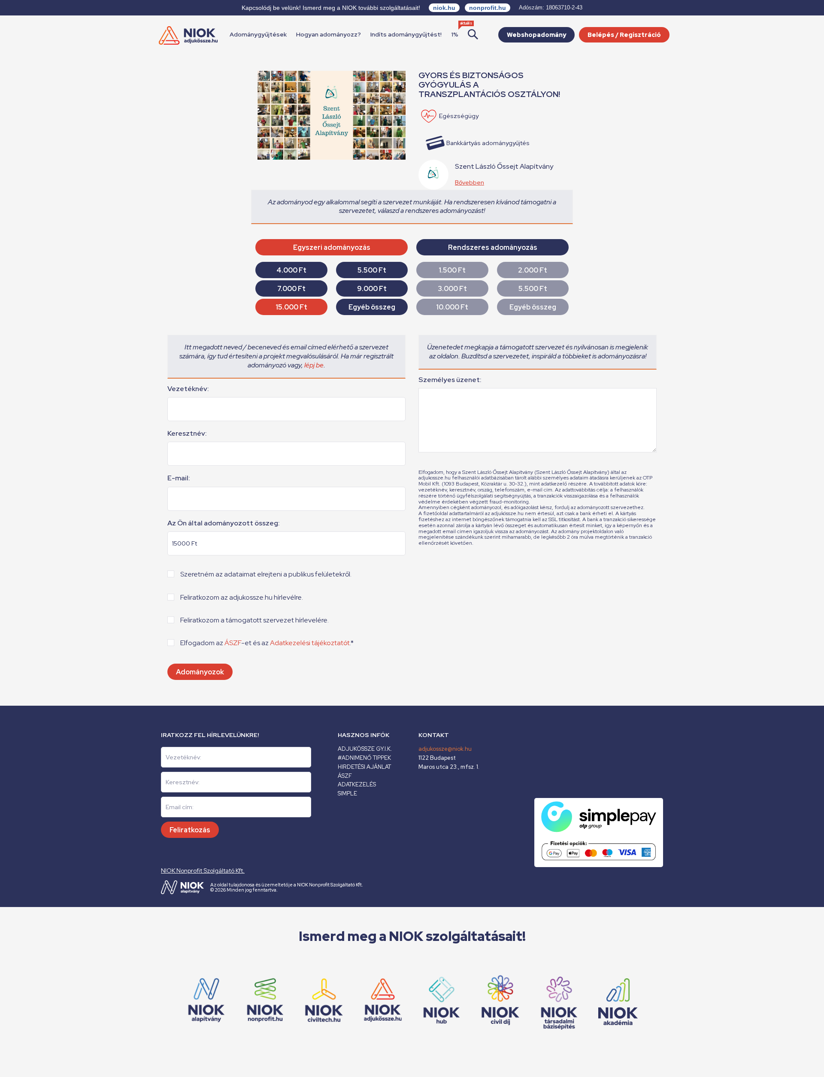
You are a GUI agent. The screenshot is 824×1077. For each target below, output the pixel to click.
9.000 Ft (372, 288)
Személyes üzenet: (450, 380)
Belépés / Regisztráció (624, 35)
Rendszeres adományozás (492, 247)
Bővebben (469, 182)
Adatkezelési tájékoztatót (310, 642)
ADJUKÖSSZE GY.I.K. (365, 748)
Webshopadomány (536, 35)
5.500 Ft (371, 270)
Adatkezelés (357, 784)
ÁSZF (232, 642)
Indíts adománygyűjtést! (406, 34)
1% (454, 34)
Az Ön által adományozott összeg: (223, 523)
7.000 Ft (291, 288)
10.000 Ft (452, 307)
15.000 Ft (291, 307)
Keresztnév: (187, 433)
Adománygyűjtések (258, 34)
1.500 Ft (452, 270)
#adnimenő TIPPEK (364, 757)
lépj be (314, 365)
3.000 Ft (452, 288)
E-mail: (178, 478)
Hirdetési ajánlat (364, 767)
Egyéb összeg (371, 307)
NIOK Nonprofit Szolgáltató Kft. (203, 870)
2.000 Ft (532, 270)
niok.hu (444, 7)
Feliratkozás (190, 829)
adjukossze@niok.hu (445, 748)
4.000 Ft (291, 270)
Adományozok (200, 672)
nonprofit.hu (487, 7)
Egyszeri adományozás (331, 247)
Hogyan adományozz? (328, 34)
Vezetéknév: (188, 389)
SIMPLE (347, 793)
